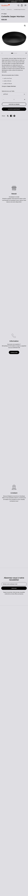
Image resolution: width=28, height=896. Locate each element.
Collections (9, 9)
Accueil (3, 9)
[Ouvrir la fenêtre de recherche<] (18, 5)
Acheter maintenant (14, 109)
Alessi (4, 13)
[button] (25, 53)
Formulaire (14, 352)
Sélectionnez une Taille (8, 91)
